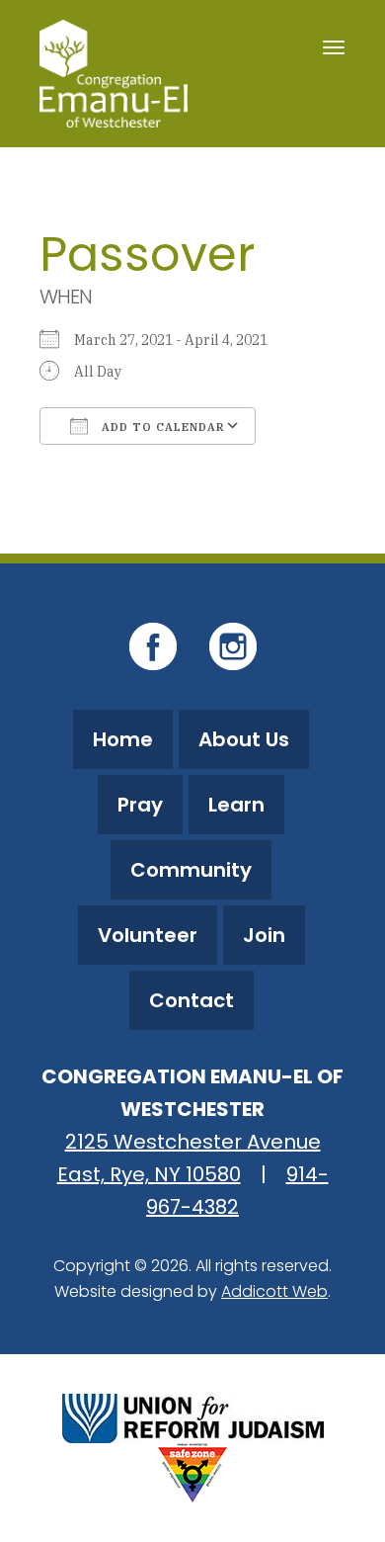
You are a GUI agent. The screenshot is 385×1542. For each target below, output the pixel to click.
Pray (140, 804)
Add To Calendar (161, 427)
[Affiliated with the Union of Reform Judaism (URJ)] (193, 1416)
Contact (191, 1000)
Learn (236, 804)
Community (191, 870)
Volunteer (147, 935)
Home (123, 739)
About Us (243, 739)
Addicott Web (274, 1291)
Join (264, 935)
